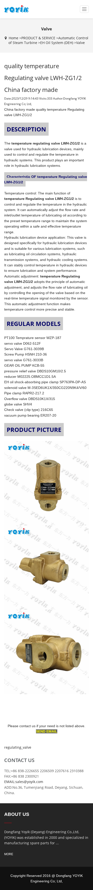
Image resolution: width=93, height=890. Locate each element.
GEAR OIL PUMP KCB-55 (24, 365)
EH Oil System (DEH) (56, 42)
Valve (80, 42)
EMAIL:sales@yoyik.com (23, 781)
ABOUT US (16, 814)
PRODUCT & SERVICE (38, 38)
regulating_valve (17, 747)
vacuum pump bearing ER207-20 (30, 415)
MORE (8, 854)
